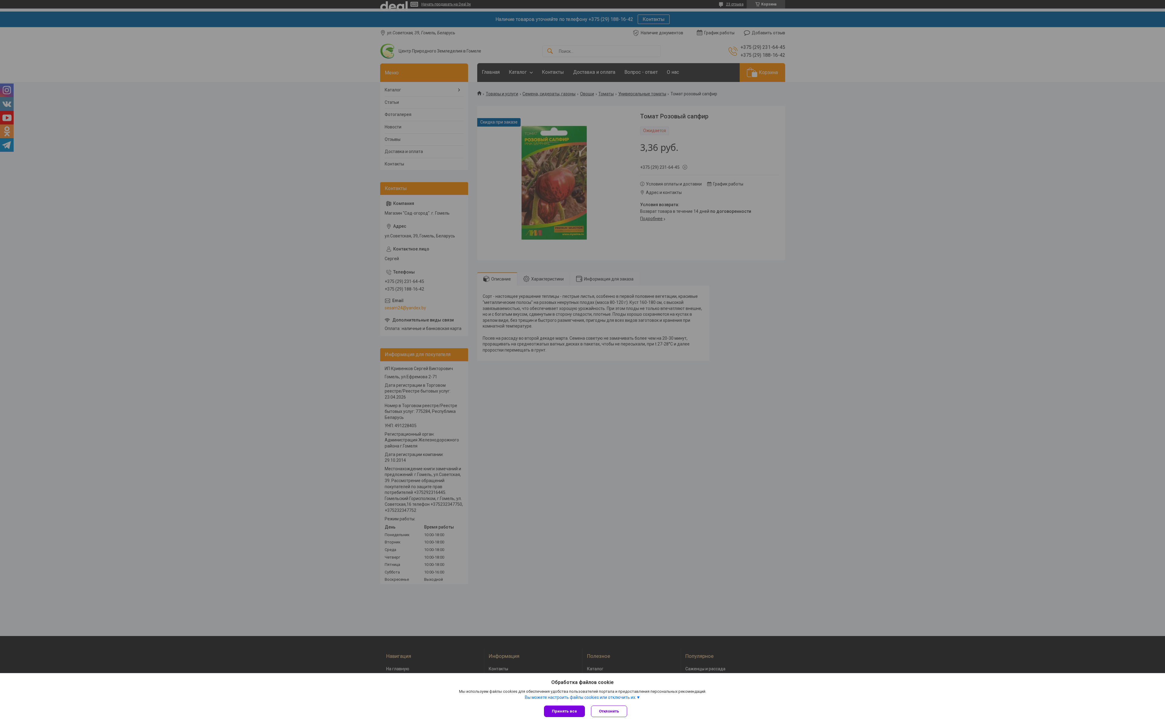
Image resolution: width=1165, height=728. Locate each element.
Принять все (564, 711)
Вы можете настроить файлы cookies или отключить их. (580, 697)
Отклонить (609, 711)
